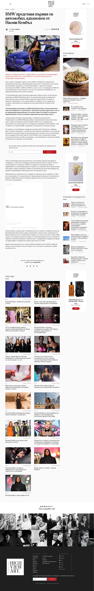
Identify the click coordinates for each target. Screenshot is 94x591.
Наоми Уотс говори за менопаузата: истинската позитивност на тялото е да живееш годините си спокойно (47, 442)
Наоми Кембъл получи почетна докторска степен (16, 441)
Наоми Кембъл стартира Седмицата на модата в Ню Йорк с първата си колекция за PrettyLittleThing (46, 330)
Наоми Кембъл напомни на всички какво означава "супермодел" (17, 414)
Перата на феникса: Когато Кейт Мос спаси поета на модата (79, 248)
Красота (36, 410)
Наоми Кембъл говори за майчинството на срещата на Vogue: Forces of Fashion (15, 469)
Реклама (45, 559)
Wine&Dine (35, 556)
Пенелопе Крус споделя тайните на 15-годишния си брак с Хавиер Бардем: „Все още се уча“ (80, 116)
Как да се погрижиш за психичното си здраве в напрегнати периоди (79, 213)
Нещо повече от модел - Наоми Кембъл (45, 469)
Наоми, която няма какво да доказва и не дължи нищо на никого (47, 386)
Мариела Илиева (74, 103)
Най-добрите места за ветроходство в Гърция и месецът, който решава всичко (79, 237)
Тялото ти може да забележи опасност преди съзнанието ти (78, 204)
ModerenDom (46, 563)
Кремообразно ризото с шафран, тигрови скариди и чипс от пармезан (74, 100)
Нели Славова (15, 29)
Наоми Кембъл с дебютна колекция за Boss (17, 302)
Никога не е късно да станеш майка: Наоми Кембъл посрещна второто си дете (16, 387)
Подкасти (35, 558)
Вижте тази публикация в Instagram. (15, 207)
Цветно (34, 567)
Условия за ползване (48, 556)
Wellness (73, 207)
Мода (12, 9)
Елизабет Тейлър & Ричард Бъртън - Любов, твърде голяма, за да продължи (79, 259)
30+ (6, 383)
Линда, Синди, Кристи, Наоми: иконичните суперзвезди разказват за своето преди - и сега (18, 358)
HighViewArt (28, 438)
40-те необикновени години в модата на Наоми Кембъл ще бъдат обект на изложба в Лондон (17, 329)
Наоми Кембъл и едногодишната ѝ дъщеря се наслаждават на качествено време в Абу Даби (46, 414)
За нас (44, 558)
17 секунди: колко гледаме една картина (78, 107)
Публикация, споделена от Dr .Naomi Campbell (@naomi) (24, 227)
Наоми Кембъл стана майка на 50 (17, 495)
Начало (7, 9)
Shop (83, 4)
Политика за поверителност (49, 561)
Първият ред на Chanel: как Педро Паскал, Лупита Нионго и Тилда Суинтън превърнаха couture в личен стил (79, 128)
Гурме (64, 103)
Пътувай (35, 570)
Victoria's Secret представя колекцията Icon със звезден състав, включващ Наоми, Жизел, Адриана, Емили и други (46, 359)
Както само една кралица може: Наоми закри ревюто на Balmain (45, 302)
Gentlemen (73, 241)
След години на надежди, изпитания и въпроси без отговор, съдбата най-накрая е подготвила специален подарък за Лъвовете (79, 225)
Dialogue (35, 561)
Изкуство (73, 110)
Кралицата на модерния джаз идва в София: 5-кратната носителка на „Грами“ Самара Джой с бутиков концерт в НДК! (79, 141)
